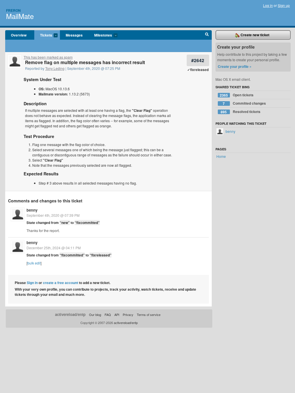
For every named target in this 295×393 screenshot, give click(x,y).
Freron (13, 10)
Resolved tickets (240, 111)
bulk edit (34, 262)
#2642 (197, 60)
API (116, 314)
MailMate (20, 16)
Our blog (95, 314)
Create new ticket (254, 34)
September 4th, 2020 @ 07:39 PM (53, 215)
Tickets (43, 35)
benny (32, 210)
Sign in (32, 282)
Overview (19, 35)
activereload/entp (70, 314)
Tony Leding (55, 68)
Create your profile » (234, 66)
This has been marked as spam (48, 57)
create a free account (60, 282)
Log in (268, 5)
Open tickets (237, 95)
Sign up (284, 5)
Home (221, 156)
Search (207, 35)
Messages (74, 35)
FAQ (108, 314)
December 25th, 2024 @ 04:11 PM (54, 247)
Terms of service (148, 314)
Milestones (100, 35)
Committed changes (244, 103)
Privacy (128, 314)
